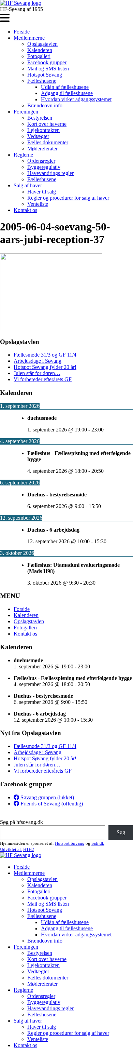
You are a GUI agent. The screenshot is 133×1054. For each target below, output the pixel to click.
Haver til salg (41, 192)
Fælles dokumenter (47, 142)
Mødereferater (42, 148)
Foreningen (26, 112)
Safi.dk (97, 843)
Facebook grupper (46, 62)
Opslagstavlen (42, 44)
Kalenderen (39, 50)
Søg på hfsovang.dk (21, 822)
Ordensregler (41, 161)
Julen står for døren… (37, 373)
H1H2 (28, 849)
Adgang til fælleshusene (67, 93)
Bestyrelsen (39, 118)
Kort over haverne (46, 124)
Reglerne (23, 155)
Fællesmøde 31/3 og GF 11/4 (45, 355)
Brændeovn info (44, 105)
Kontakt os (25, 210)
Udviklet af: (11, 849)
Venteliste (37, 204)
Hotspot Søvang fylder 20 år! (45, 367)
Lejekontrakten (43, 130)
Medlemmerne (29, 38)
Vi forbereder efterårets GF (43, 379)
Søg (121, 832)
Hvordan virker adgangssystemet (76, 99)
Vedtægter (38, 136)
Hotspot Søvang (44, 75)
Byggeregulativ (43, 167)
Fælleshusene (41, 81)
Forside (22, 32)
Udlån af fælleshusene (65, 87)
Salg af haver (28, 185)
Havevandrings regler (50, 173)
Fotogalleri (38, 56)
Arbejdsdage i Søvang (37, 361)
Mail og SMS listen (48, 68)
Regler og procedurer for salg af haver (68, 198)
